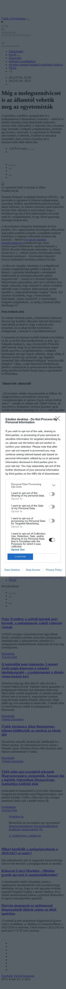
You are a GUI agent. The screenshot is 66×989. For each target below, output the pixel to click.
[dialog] (33, 494)
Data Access (33, 569)
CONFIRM (20, 557)
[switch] (52, 494)
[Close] (58, 419)
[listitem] (33, 485)
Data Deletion (12, 569)
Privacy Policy (54, 569)
